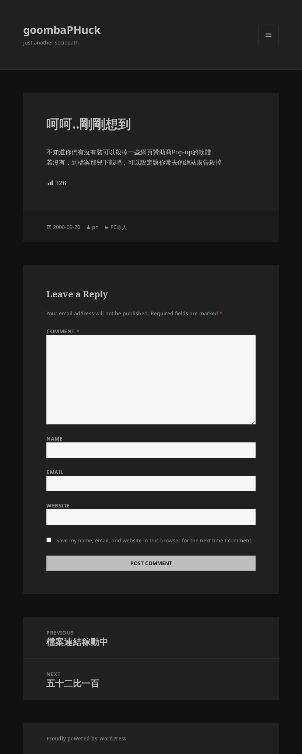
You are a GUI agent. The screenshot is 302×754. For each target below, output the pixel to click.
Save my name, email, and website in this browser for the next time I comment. (154, 540)
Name (54, 438)
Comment (63, 331)
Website (58, 505)
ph (95, 226)
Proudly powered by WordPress (86, 738)
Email (55, 471)
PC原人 (118, 226)
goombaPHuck (62, 29)
